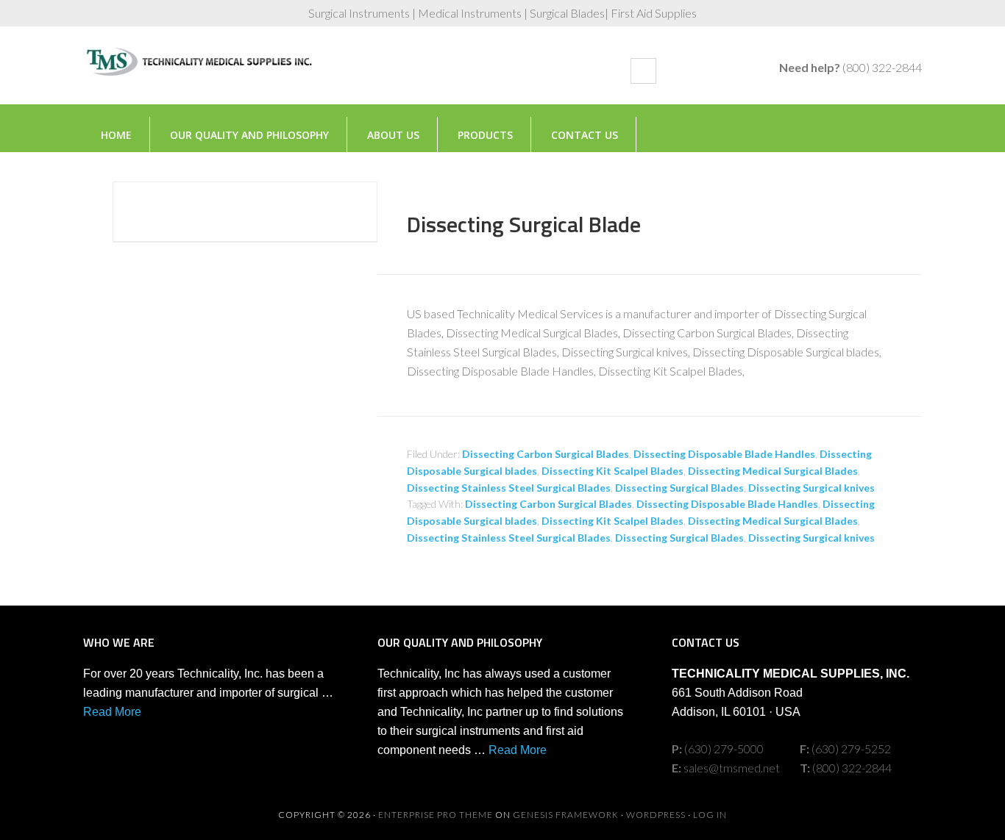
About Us (393, 135)
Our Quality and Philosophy (249, 135)
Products (485, 135)
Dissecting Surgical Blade (524, 224)
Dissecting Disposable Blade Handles (724, 454)
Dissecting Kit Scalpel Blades (612, 470)
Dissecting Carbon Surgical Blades (545, 454)
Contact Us (584, 135)
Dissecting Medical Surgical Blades (773, 470)
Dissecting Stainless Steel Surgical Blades (509, 487)
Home (116, 135)
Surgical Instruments (201, 73)
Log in (710, 814)
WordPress (656, 814)
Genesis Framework (566, 814)
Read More (112, 712)
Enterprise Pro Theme (435, 814)
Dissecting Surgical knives (811, 487)
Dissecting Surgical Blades (679, 487)
